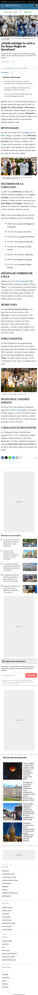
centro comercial (21, 281)
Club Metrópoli (7, 929)
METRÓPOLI (5, 72)
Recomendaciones (9, 68)
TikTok (4, 981)
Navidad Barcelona (22, 68)
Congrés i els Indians (17, 410)
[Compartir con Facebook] (2, 457)
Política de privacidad (9, 954)
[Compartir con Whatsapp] (9, 457)
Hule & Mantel (7, 926)
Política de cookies (8, 957)
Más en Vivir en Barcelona (15, 758)
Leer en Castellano (6, 8)
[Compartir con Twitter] (6, 457)
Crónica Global (7, 907)
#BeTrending (6, 896)
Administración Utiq (9, 960)
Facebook (5, 974)
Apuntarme (31, 675)
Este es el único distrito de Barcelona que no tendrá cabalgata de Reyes (18, 95)
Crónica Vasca (7, 911)
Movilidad (5, 871)
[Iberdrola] (28, 11)
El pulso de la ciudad (9, 877)
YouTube (5, 984)
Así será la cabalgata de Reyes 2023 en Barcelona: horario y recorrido (17, 89)
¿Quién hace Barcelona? (10, 880)
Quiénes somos (7, 941)
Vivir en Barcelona (8, 874)
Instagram (5, 978)
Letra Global (6, 917)
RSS (3, 947)
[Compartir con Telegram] (13, 457)
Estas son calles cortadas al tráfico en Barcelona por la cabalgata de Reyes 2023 (18, 82)
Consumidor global (8, 923)
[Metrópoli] (19, 6)
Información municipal (10, 893)
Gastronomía (6, 883)
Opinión (4, 890)
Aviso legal (6, 950)
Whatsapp (5, 987)
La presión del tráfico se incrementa (17, 1)
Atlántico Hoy (7, 920)
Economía (5, 887)
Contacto (5, 944)
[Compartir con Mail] (17, 457)
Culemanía (5, 914)
